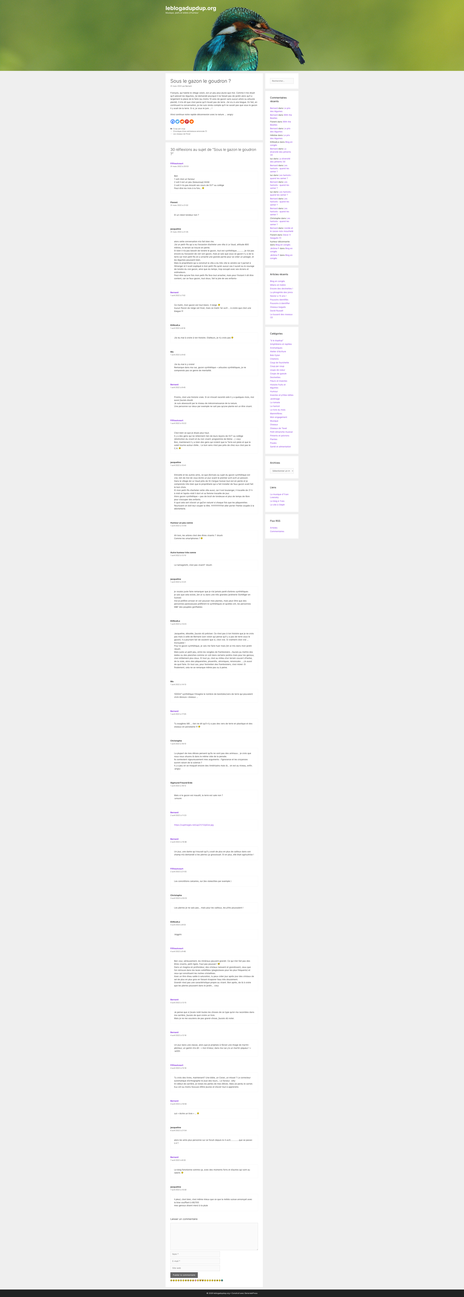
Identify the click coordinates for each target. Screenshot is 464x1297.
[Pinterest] (187, 121)
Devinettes (275, 377)
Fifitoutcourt (176, 163)
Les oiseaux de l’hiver (181, 134)
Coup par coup (179, 129)
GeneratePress (251, 1293)
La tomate (275, 402)
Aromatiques (276, 348)
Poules (273, 443)
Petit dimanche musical (281, 432)
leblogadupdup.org (191, 8)
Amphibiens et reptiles (281, 344)
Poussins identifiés (279, 299)
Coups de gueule (278, 373)
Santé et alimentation (280, 446)
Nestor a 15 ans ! (278, 296)
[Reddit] (182, 121)
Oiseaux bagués (278, 307)
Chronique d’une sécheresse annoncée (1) (190, 131)
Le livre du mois (277, 410)
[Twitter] (177, 121)
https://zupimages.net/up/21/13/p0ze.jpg (194, 825)
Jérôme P (274, 248)
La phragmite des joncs (281, 292)
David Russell (276, 310)
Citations (274, 359)
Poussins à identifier (280, 303)
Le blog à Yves (277, 501)
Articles (273, 528)
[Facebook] (173, 121)
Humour (274, 391)
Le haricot (275, 406)
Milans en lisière (278, 285)
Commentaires (277, 531)
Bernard (174, 292)
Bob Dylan (275, 355)
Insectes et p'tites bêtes (281, 395)
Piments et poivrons (279, 435)
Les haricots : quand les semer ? (279, 168)
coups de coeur (277, 370)
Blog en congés (283, 245)
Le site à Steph (277, 504)
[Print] (191, 121)
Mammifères (276, 413)
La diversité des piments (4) (280, 152)
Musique (274, 421)
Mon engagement (278, 417)
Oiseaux (274, 424)
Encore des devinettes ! (281, 288)
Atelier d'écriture (278, 351)
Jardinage (275, 399)
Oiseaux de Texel (278, 428)
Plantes (273, 439)
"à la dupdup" (276, 340)
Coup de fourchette (279, 362)
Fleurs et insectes (278, 381)
